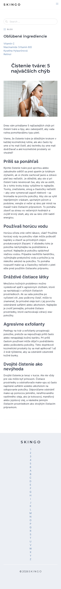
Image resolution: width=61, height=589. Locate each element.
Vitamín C (9, 43)
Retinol (7, 54)
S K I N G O (30, 442)
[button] (57, 4)
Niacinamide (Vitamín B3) (18, 47)
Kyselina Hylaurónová (16, 50)
